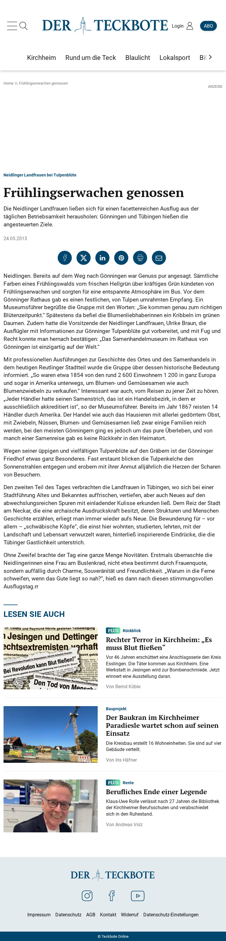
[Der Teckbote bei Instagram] (87, 895)
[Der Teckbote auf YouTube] (137, 895)
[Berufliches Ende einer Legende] (51, 805)
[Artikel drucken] (140, 258)
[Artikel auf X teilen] (84, 258)
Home (9, 83)
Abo (208, 26)
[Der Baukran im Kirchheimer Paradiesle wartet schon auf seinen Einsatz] (51, 734)
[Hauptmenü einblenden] (13, 26)
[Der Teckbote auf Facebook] (111, 895)
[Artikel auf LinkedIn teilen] (102, 258)
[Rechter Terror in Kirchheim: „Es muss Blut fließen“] (51, 658)
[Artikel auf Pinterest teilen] (121, 258)
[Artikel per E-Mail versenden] (159, 258)
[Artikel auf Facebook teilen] (65, 258)
